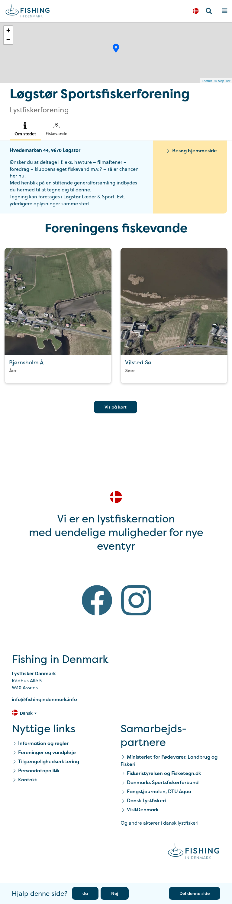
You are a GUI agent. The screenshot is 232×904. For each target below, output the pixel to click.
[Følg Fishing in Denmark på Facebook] (97, 601)
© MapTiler (222, 80)
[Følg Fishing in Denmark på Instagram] (136, 601)
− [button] (8, 39)
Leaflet (207, 80)
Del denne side (194, 893)
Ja (85, 893)
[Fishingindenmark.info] (193, 852)
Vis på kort (116, 407)
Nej (114, 893)
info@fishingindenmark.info (44, 699)
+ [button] (8, 30)
